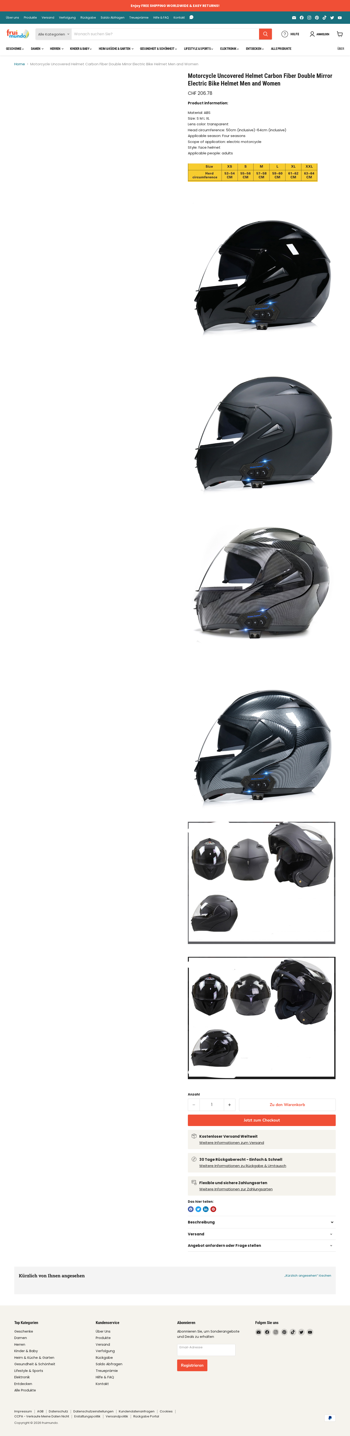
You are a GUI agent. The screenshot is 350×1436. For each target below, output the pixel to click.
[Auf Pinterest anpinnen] (213, 1209)
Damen (36, 49)
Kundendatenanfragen (137, 1411)
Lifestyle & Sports (197, 49)
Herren (55, 49)
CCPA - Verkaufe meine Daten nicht (41, 1416)
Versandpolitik (117, 1416)
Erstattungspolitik (87, 1416)
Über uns (12, 17)
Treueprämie (139, 17)
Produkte (30, 17)
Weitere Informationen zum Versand (231, 1142)
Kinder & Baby (80, 49)
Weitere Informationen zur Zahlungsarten (236, 1189)
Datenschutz (58, 1411)
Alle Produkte (281, 49)
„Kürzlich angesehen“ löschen (308, 1275)
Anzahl (194, 1094)
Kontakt (179, 17)
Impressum (23, 1411)
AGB (40, 1411)
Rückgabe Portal (146, 1416)
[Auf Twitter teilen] (198, 1209)
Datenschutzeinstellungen (93, 1411)
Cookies (166, 1411)
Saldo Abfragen (113, 17)
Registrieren (192, 1365)
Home (19, 64)
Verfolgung (67, 17)
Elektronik (228, 49)
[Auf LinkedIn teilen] (206, 1209)
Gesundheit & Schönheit (157, 49)
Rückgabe (88, 17)
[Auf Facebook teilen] (191, 1209)
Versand (48, 17)
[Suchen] (265, 34)
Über (340, 49)
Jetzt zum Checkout (262, 1120)
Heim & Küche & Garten (115, 49)
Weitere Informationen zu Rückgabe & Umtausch (242, 1165)
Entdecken (254, 49)
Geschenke (14, 49)
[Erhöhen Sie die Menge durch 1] (230, 1105)
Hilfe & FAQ (161, 17)
